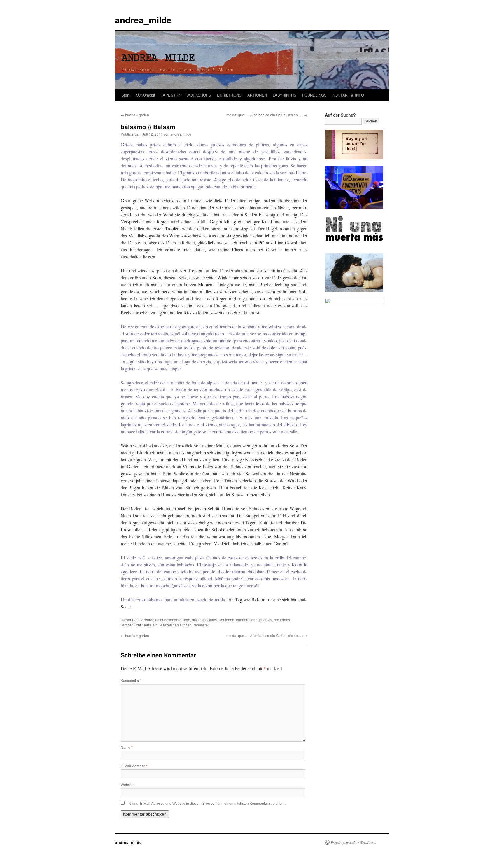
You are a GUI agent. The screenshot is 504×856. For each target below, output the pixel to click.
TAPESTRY (171, 95)
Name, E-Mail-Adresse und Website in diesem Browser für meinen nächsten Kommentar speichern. (207, 803)
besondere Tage (177, 619)
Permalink (200, 624)
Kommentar (131, 680)
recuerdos (282, 619)
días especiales (204, 619)
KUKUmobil (145, 95)
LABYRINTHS (284, 95)
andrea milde (180, 134)
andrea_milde (143, 19)
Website (127, 784)
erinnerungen (247, 619)
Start (125, 95)
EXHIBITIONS (229, 95)
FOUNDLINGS (314, 95)
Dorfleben (226, 619)
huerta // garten (135, 114)
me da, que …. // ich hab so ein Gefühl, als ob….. (266, 114)
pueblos (265, 619)
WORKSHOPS (198, 95)
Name (127, 747)
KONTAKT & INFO (348, 95)
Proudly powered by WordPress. (353, 842)
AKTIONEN (257, 95)
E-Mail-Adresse (134, 765)
